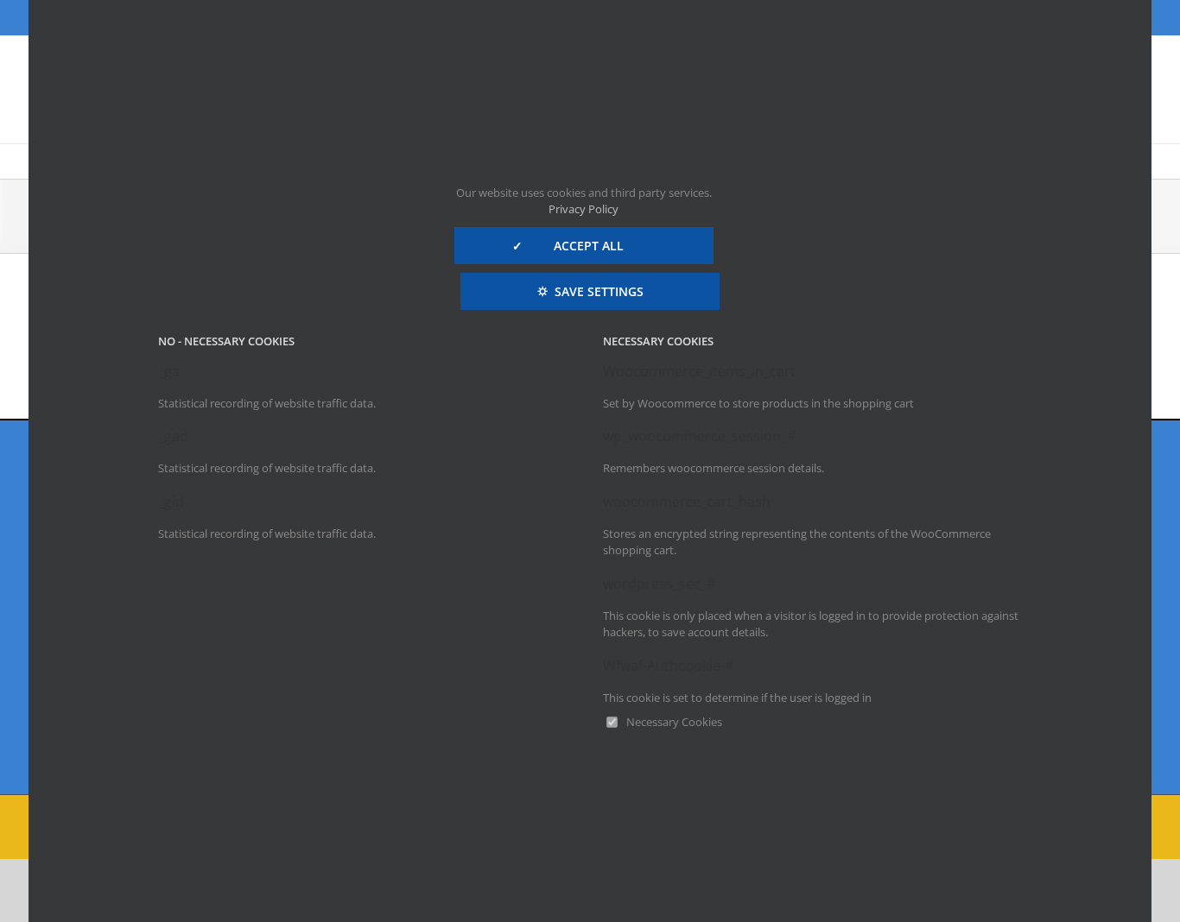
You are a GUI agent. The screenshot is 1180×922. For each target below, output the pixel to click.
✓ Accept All (583, 245)
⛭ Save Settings (590, 291)
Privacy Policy (584, 209)
